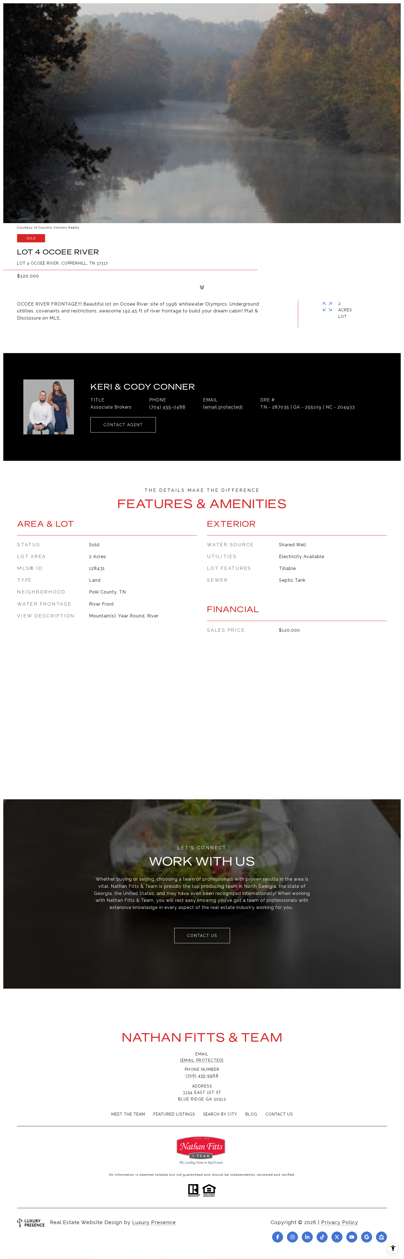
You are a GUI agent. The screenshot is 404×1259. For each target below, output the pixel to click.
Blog (251, 1114)
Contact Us (279, 1114)
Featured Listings (174, 1114)
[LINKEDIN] (307, 1237)
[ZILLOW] (381, 1237)
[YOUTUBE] (351, 1237)
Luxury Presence (154, 1222)
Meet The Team (128, 1114)
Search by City (220, 1114)
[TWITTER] (336, 1237)
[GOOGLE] (366, 1237)
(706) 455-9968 (202, 1076)
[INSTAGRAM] (292, 1237)
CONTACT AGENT (123, 425)
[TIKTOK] (322, 1237)
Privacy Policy (339, 1222)
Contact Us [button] (202, 935)
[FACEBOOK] (277, 1237)
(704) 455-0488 (167, 407)
